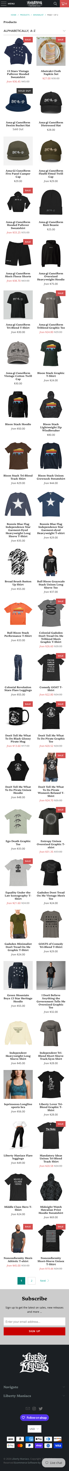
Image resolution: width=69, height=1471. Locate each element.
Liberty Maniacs (20, 1458)
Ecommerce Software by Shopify (31, 1462)
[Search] (55, 3)
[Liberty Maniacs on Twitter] (40, 1408)
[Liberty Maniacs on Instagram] (34, 1408)
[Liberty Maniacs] (34, 3)
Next (43, 1280)
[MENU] (2, 3)
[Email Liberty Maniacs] (28, 1408)
